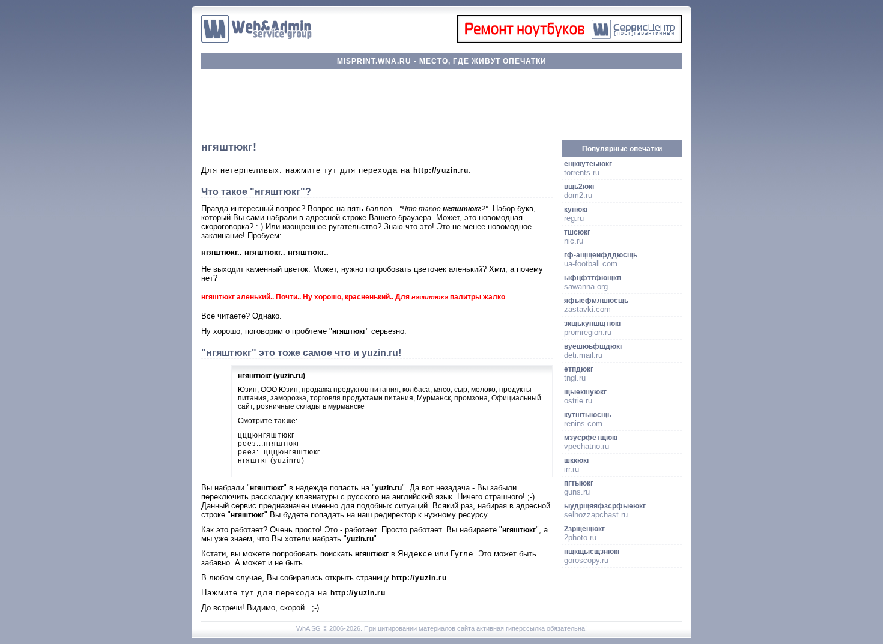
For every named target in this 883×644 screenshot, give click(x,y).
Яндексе (415, 553)
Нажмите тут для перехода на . (295, 592)
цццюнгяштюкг (266, 435)
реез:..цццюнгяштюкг (279, 452)
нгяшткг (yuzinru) (271, 460)
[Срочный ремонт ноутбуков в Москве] (569, 40)
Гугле (462, 553)
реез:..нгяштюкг (269, 443)
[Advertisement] (441, 105)
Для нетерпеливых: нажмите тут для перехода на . (336, 170)
